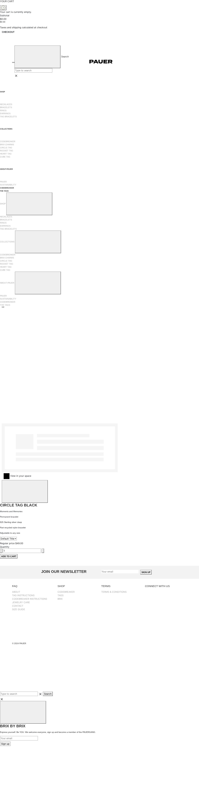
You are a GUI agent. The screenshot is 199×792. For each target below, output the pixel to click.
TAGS (61, 595)
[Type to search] (8, 538)
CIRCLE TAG (6, 147)
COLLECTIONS (6, 129)
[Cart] (183, 61)
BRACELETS (6, 107)
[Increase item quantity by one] (43, 551)
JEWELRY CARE (21, 602)
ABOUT (16, 591)
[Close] (25, 491)
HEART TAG (6, 154)
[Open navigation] (13, 62)
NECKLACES (6, 104)
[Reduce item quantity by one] (1, 551)
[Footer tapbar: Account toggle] (22, 658)
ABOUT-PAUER (6, 169)
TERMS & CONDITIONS (114, 591)
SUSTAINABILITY (8, 185)
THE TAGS (4, 191)
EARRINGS (5, 113)
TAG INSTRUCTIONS (23, 595)
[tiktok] (165, 621)
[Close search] (50, 76)
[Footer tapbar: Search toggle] (22, 680)
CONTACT (17, 605)
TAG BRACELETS (8, 116)
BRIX (60, 598)
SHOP (2, 92)
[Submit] (37, 56)
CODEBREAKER (7, 141)
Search (65, 56)
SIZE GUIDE (18, 609)
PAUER (3, 182)
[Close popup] (23, 712)
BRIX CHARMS (7, 144)
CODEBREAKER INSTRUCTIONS (29, 598)
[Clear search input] (54, 70)
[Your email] (120, 571)
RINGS (3, 110)
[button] (119, 393)
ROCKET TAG (6, 150)
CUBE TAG (5, 157)
